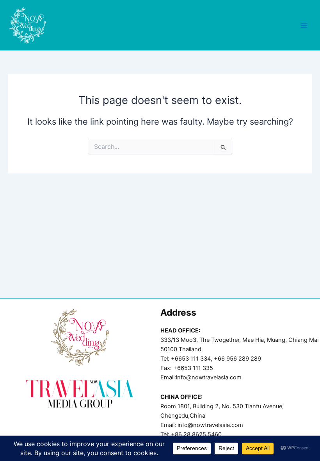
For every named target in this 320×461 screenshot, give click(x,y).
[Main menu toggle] (304, 25)
